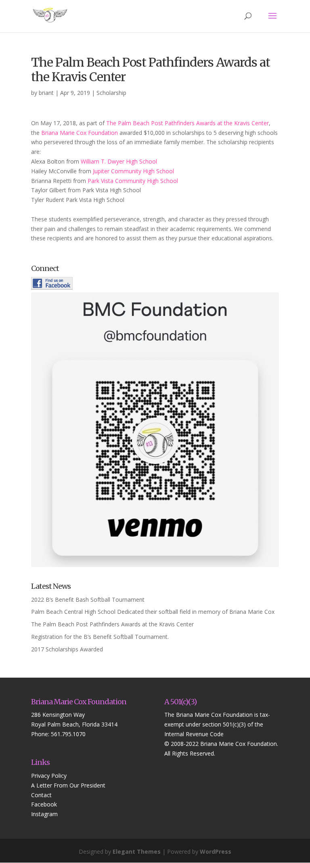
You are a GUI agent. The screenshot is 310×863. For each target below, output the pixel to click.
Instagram (44, 814)
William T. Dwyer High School (119, 161)
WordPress (215, 851)
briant (46, 93)
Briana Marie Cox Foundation (79, 132)
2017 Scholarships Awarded (67, 649)
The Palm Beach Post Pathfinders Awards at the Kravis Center (187, 123)
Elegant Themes (137, 851)
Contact (41, 795)
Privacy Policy (49, 775)
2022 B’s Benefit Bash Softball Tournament (88, 599)
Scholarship (111, 93)
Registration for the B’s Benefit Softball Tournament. (100, 636)
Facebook (44, 804)
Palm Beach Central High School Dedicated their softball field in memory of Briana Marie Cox (152, 611)
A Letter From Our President (68, 785)
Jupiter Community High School (133, 171)
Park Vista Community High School (133, 181)
